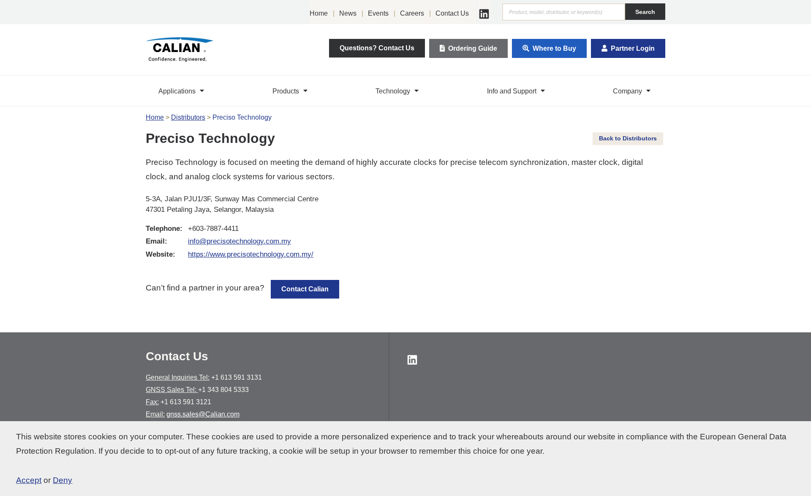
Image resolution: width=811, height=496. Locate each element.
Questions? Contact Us (377, 48)
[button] (182, 91)
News (348, 13)
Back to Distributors (628, 138)
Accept (28, 480)
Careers (412, 13)
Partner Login (633, 48)
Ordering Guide (472, 48)
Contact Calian (305, 289)
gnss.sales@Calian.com (202, 414)
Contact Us (452, 13)
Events (378, 13)
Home (319, 13)
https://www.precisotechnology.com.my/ (250, 254)
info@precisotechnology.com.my (239, 241)
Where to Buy (554, 48)
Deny (62, 480)
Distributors (188, 117)
